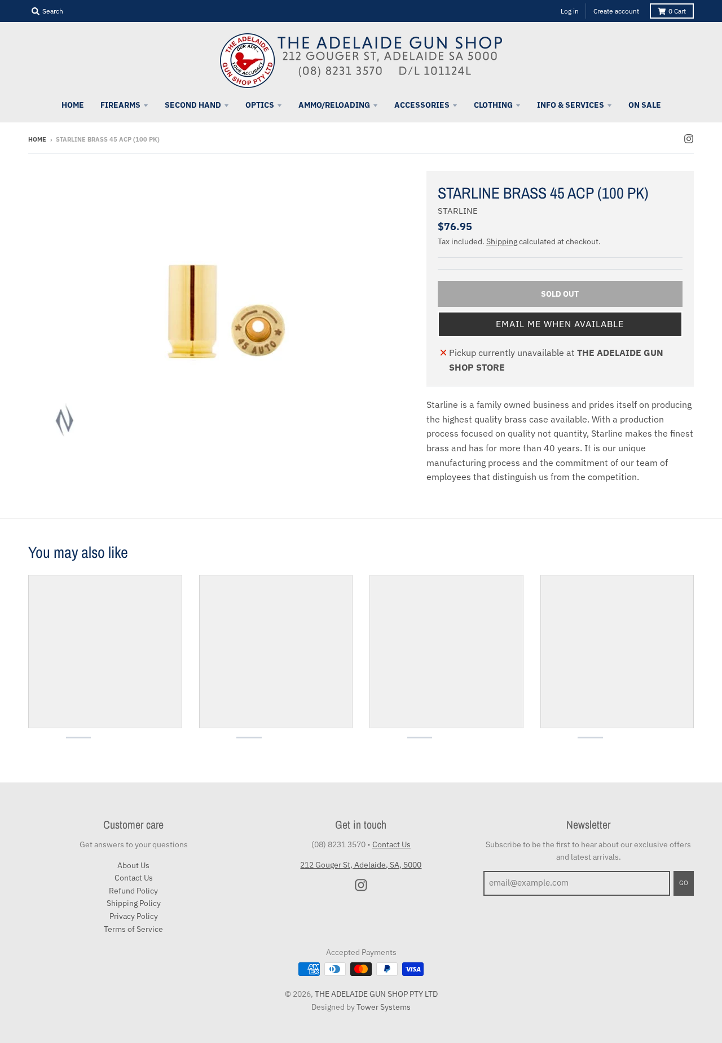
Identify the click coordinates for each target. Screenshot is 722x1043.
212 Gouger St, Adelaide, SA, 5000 (360, 865)
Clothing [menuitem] (493, 105)
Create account (616, 11)
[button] (560, 324)
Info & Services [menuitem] (570, 105)
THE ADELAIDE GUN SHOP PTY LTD (376, 994)
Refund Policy (133, 891)
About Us (133, 865)
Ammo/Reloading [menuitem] (334, 105)
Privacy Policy (133, 916)
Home (37, 139)
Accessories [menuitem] (422, 105)
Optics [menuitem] (259, 105)
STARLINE (458, 210)
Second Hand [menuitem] (193, 105)
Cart (677, 11)
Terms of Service (133, 929)
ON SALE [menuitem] (644, 105)
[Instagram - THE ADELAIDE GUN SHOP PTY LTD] (689, 139)
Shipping (501, 241)
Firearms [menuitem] (120, 105)
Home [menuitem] (72, 105)
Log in (570, 11)
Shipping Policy (134, 903)
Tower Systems (383, 1007)
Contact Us (134, 878)
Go (683, 883)
